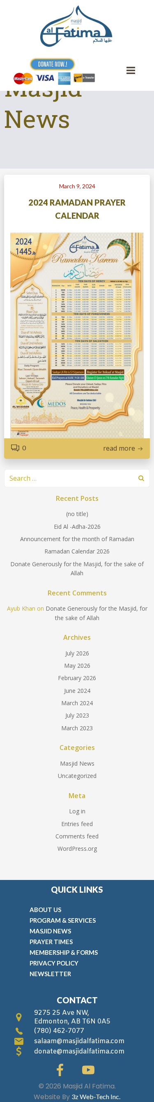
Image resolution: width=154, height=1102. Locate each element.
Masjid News (77, 763)
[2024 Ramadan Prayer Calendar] (77, 334)
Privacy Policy (54, 963)
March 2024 (77, 703)
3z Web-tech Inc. (95, 1096)
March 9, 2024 (77, 186)
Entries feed (77, 824)
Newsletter (50, 973)
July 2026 (77, 653)
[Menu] (131, 70)
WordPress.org (77, 848)
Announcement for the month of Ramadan (77, 539)
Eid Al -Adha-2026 (77, 526)
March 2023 (77, 728)
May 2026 (77, 665)
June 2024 (77, 691)
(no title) (77, 514)
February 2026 (77, 678)
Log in (77, 811)
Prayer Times (51, 941)
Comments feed (77, 836)
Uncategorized (77, 776)
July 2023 (77, 715)
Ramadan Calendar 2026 (77, 551)
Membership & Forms (64, 952)
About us (45, 909)
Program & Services (63, 920)
